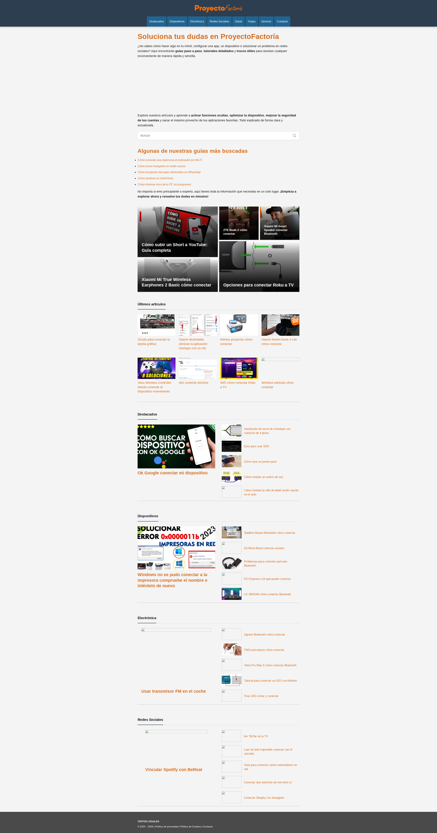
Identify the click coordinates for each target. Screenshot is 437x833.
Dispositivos (177, 21)
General (266, 21)
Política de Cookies (191, 826)
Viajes (252, 21)
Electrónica (197, 21)
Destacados (156, 21)
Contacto (282, 21)
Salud (238, 21)
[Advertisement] (218, 86)
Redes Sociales (219, 21)
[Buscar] (293, 134)
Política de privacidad (167, 826)
